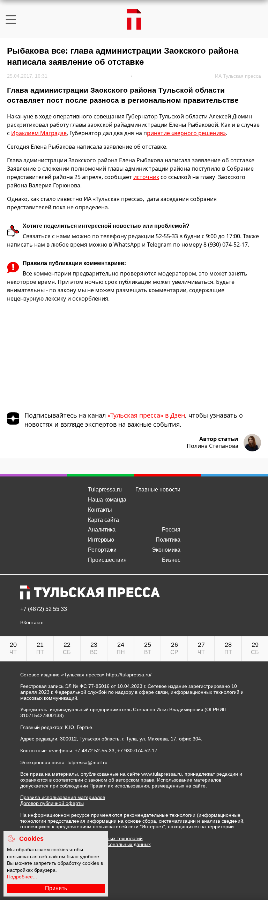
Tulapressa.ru (105, 489)
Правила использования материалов (62, 797)
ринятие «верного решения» (186, 133)
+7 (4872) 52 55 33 (43, 609)
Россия (171, 530)
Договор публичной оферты (52, 803)
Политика (168, 540)
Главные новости (157, 489)
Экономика (166, 550)
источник (146, 177)
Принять (56, 888)
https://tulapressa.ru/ (128, 674)
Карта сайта (103, 520)
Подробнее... (22, 876)
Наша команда (107, 500)
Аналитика (102, 530)
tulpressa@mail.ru (87, 762)
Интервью (101, 540)
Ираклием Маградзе (39, 133)
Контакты (100, 510)
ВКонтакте (32, 622)
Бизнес (171, 560)
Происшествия (107, 560)
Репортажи (102, 550)
